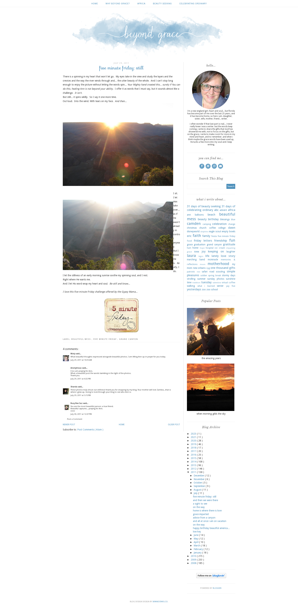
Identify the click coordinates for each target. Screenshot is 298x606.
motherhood (218, 263)
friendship (220, 240)
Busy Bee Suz (77, 403)
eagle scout (215, 231)
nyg (208, 268)
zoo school (212, 289)
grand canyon (128, 339)
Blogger (217, 588)
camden (194, 223)
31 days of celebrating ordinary (211, 208)
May (196, 538)
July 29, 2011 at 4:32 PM (81, 379)
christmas (192, 227)
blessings (225, 219)
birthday (213, 219)
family (206, 236)
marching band (196, 259)
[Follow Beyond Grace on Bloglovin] (211, 577)
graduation (199, 244)
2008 (194, 563)
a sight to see (200, 503)
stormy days (228, 275)
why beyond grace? (118, 3)
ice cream (220, 248)
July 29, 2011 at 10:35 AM (81, 360)
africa (141, 3)
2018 (194, 447)
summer (201, 278)
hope (202, 248)
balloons (199, 214)
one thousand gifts (223, 267)
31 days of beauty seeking (204, 206)
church (202, 227)
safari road (208, 271)
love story (228, 256)
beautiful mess (81, 339)
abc (216, 210)
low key (197, 531)
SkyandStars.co (160, 601)
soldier (203, 275)
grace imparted (201, 514)
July (196, 493)
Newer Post (69, 424)
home (195, 247)
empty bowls (228, 231)
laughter (230, 251)
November (199, 479)
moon (202, 264)
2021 (194, 437)
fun (232, 240)
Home (94, 3)
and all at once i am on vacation (209, 521)
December (199, 475)
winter (220, 285)
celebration (219, 224)
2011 (194, 472)
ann (189, 214)
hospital (209, 248)
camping (207, 224)
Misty (73, 354)
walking (191, 285)
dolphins (204, 232)
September (200, 486)
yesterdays (194, 289)
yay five (230, 286)
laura (191, 255)
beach (211, 214)
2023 (194, 433)
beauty (202, 219)
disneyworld (193, 231)
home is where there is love (207, 510)
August (198, 489)
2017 (194, 451)
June (196, 535)
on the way (199, 507)
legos (200, 256)
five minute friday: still (204, 496)
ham (189, 248)
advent (223, 210)
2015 (194, 458)
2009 (194, 559)
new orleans (199, 268)
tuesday (206, 282)
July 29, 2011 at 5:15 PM (81, 395)
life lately (212, 256)
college (222, 227)
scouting (220, 271)
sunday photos (215, 278)
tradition (196, 283)
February (199, 549)
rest (198, 272)
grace (190, 244)
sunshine (230, 278)
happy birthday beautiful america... (211, 528)
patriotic (191, 271)
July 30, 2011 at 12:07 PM (81, 414)
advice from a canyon (204, 517)
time (189, 282)
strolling (191, 278)
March (197, 545)
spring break (214, 275)
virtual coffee (228, 282)
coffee (212, 227)
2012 (194, 468)
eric (189, 236)
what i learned (206, 286)
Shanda (74, 387)
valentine (217, 283)
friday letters (203, 240)
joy (204, 251)
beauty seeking (162, 3)
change (231, 224)
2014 (194, 461)
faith (197, 235)
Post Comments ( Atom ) (90, 429)
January (198, 552)
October (198, 482)
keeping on (216, 251)
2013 (194, 465)
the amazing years (211, 358)
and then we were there (205, 500)
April (196, 542)
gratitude (229, 244)
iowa (196, 251)
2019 (194, 444)
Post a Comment (74, 419)
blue (233, 219)
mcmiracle (213, 259)
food (189, 241)
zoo (204, 289)
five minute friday (105, 339)
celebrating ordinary (193, 3)
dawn (231, 227)
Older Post (174, 424)
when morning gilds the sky (211, 413)
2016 (194, 454)
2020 (194, 440)
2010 (194, 556)
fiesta (214, 236)
